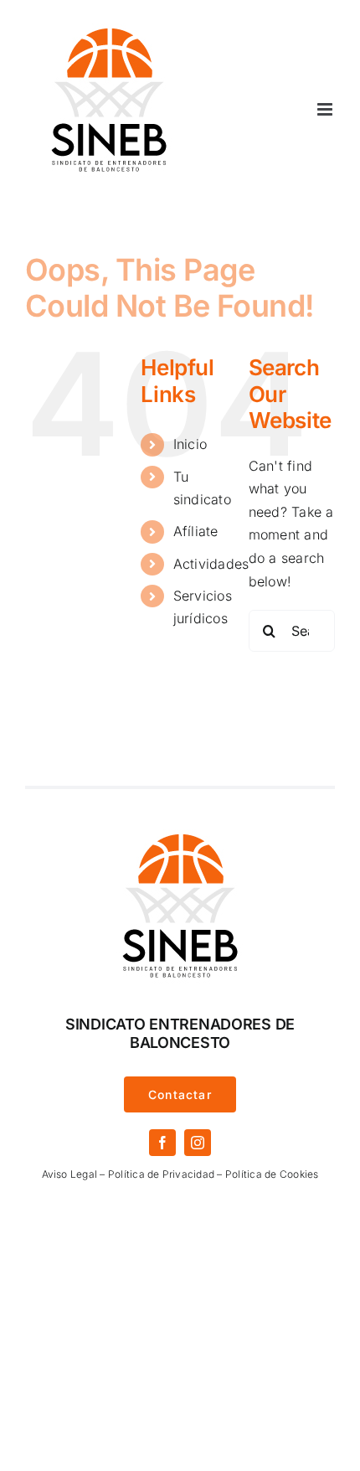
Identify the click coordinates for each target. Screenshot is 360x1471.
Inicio (190, 444)
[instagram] (197, 1142)
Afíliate (196, 531)
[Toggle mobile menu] (326, 109)
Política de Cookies (272, 1174)
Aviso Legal (70, 1174)
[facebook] (162, 1142)
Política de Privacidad (161, 1174)
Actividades (211, 563)
